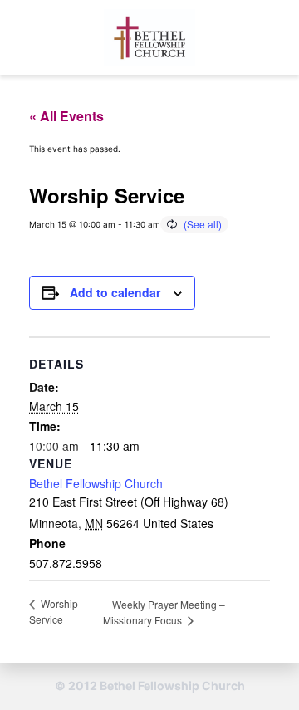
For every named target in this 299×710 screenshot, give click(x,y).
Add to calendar (115, 292)
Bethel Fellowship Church (96, 483)
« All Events (66, 115)
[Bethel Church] (149, 37)
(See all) (203, 224)
